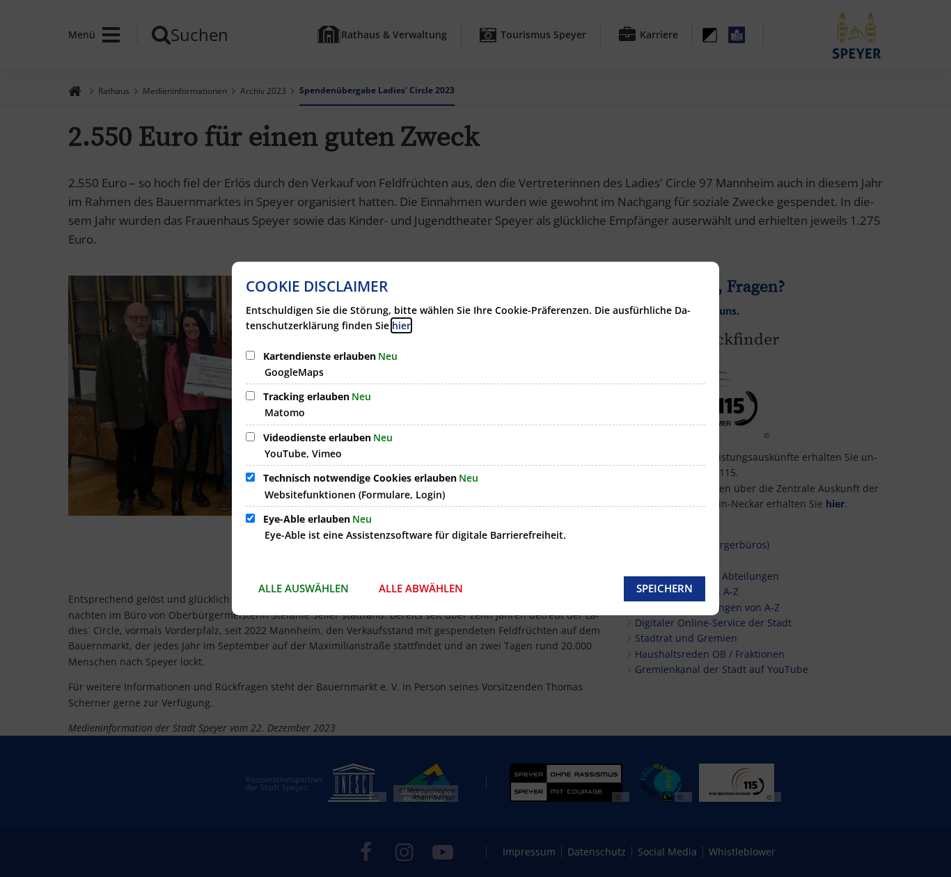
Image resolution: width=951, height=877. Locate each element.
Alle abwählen (421, 588)
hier (401, 325)
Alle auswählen (303, 588)
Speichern (664, 588)
